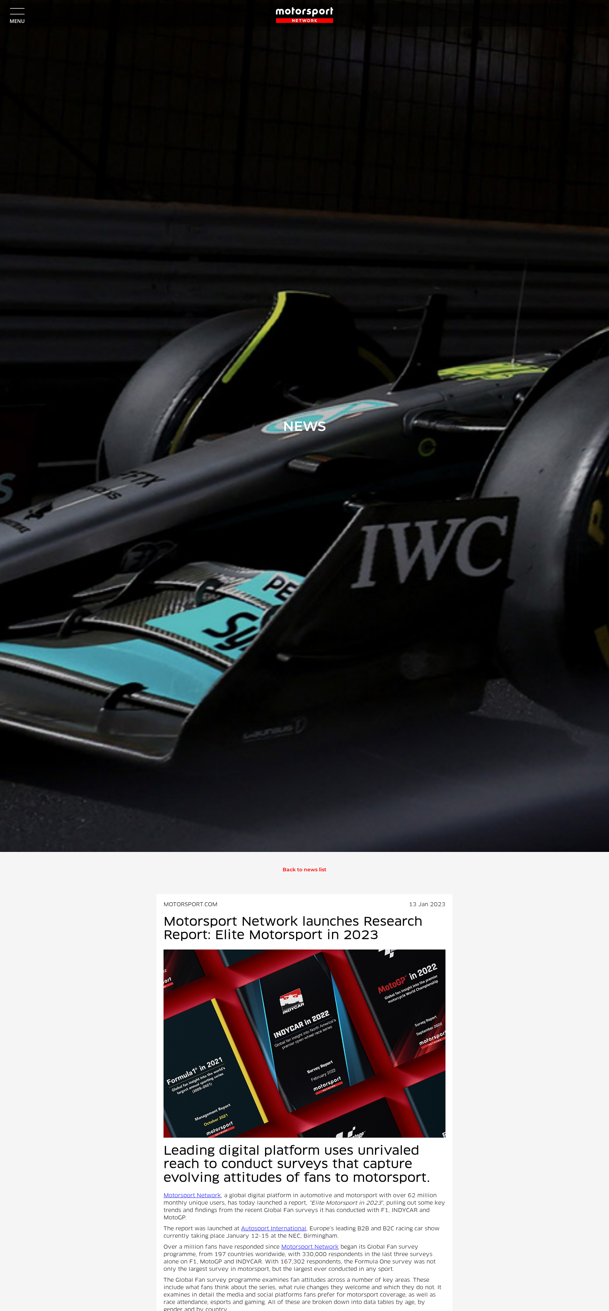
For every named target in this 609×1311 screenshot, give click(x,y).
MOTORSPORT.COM (190, 904)
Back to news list (304, 869)
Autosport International (273, 1228)
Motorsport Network (192, 1195)
